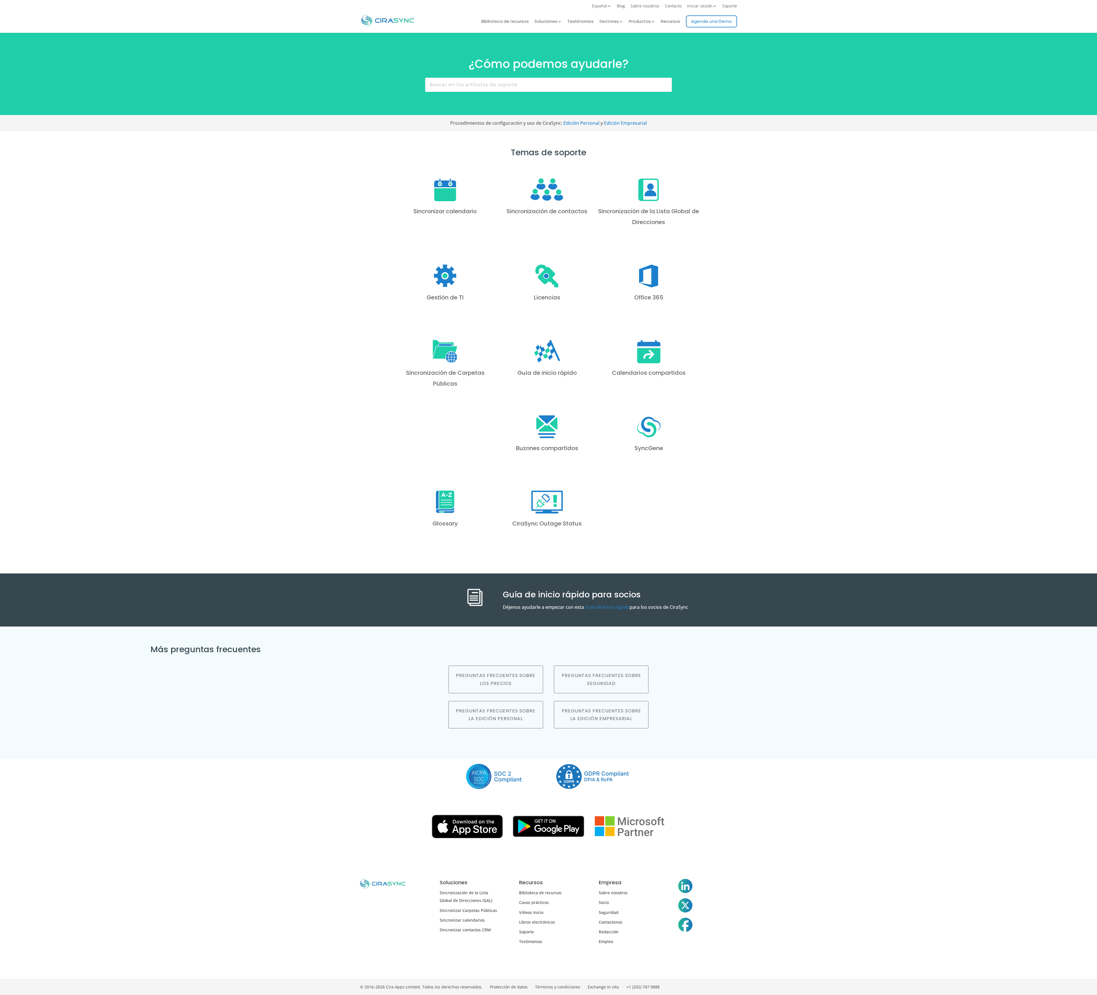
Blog (621, 6)
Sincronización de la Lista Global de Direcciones (648, 216)
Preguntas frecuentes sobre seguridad (601, 679)
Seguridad (608, 912)
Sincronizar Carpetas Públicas (468, 910)
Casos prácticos (534, 902)
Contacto (673, 6)
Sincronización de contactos (547, 211)
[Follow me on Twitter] (685, 906)
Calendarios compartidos (649, 372)
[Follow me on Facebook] (685, 925)
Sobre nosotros (644, 6)
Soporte (729, 6)
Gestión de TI (445, 297)
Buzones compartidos (547, 448)
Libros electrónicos (537, 921)
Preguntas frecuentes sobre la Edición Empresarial (601, 714)
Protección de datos (509, 986)
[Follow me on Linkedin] (685, 887)
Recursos (670, 21)
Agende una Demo (711, 21)
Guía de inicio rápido (547, 372)
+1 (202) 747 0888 (643, 986)
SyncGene (648, 448)
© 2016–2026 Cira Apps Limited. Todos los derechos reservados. (421, 986)
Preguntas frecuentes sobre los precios (495, 679)
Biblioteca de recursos (505, 21)
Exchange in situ (603, 986)
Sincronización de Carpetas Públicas (445, 377)
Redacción (608, 931)
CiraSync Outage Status (547, 523)
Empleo (606, 941)
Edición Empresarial (625, 123)
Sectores (609, 21)
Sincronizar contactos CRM (465, 929)
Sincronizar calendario (445, 211)
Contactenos (610, 921)
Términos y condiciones (557, 986)
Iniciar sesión (699, 6)
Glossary (445, 523)
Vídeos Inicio (531, 912)
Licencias (547, 297)
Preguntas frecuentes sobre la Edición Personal (495, 714)
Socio (604, 902)
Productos (640, 21)
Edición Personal (581, 123)
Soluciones (546, 21)
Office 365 (648, 297)
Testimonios (580, 21)
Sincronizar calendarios (462, 920)
